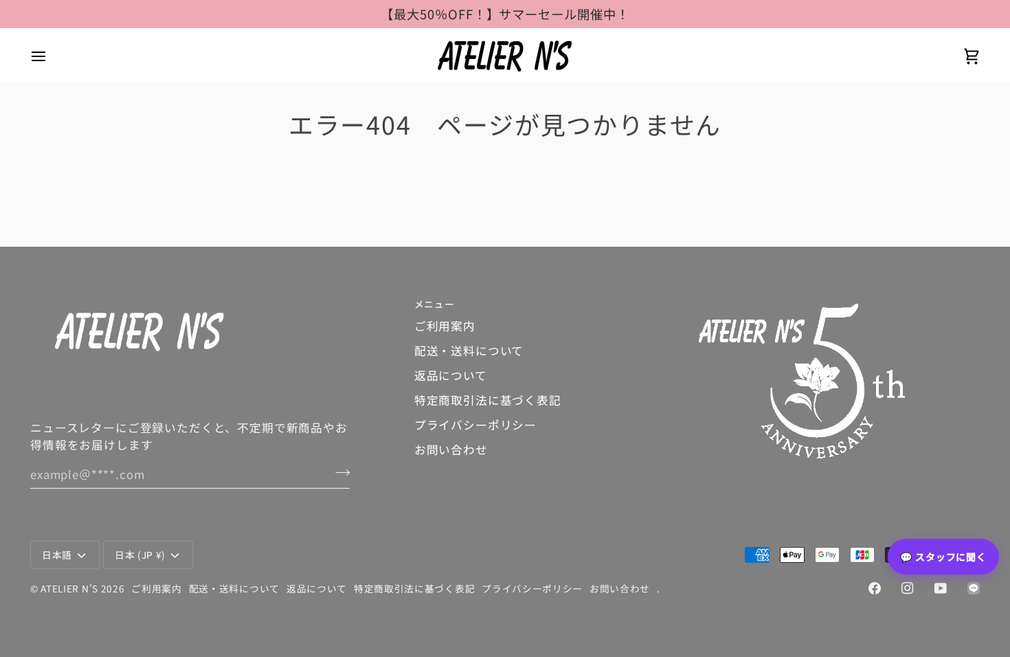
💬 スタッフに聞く (943, 557)
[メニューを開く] (50, 56)
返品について (450, 375)
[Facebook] (874, 588)
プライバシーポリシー (475, 424)
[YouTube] (940, 588)
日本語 (57, 554)
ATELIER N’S (69, 588)
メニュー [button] (434, 304)
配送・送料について (469, 350)
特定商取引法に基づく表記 (487, 400)
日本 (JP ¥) (140, 554)
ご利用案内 (444, 326)
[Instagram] (907, 588)
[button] (839, 300)
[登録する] (338, 473)
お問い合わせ (451, 449)
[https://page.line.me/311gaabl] (973, 588)
